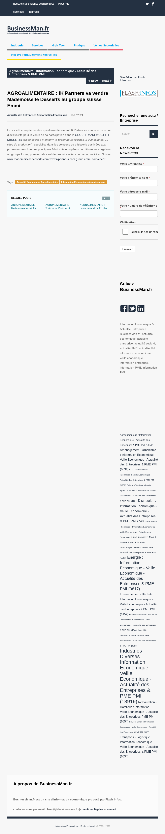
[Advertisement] (142, 403)
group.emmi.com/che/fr (90, 159)
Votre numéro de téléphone (138, 207)
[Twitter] (147, 4)
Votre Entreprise (132, 163)
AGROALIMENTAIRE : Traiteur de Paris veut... (58, 207)
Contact (111, 809)
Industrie (63, 4)
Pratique (79, 45)
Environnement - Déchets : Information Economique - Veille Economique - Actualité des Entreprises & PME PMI (138, 604)
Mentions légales (92, 809)
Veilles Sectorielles (106, 45)
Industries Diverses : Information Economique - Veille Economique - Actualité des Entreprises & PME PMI (135, 676)
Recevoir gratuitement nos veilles (34, 54)
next (106, 80)
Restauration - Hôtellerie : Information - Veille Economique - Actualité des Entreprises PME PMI (139, 712)
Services (18, 12)
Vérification (128, 222)
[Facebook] (153, 4)
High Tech (33, 12)
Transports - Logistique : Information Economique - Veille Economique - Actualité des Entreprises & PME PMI (139, 747)
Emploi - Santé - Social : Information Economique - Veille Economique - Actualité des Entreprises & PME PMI (138, 547)
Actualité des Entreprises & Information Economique (37, 115)
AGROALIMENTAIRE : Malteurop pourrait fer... (24, 207)
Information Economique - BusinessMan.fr (75, 826)
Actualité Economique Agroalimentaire (37, 182)
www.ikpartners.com (62, 159)
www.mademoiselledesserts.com (28, 159)
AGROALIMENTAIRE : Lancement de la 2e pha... (94, 207)
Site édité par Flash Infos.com (132, 79)
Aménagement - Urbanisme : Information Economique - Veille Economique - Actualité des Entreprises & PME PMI (139, 459)
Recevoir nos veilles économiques (33, 4)
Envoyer (127, 249)
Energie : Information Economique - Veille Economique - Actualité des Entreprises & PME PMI (137, 573)
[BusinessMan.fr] (28, 34)
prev (94, 80)
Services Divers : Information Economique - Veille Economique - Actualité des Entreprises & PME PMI (138, 727)
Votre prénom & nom (135, 177)
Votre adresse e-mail (135, 191)
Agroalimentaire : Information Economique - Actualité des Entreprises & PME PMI (52, 72)
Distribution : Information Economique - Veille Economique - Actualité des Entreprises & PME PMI (138, 511)
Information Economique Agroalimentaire (83, 182)
